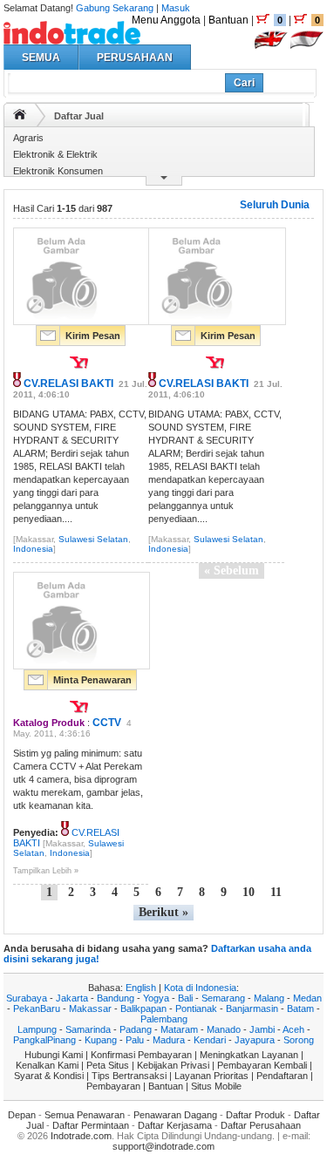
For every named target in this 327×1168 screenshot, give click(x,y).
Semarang (223, 998)
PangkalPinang (44, 1040)
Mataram (179, 1029)
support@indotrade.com (163, 1146)
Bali (185, 998)
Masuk (175, 8)
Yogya (156, 998)
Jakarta (72, 998)
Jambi (262, 1029)
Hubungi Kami (53, 1054)
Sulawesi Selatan (93, 539)
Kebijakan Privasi (173, 1065)
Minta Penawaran (92, 680)
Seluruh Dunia (275, 205)
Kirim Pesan (92, 335)
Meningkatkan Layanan (249, 1054)
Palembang (163, 1019)
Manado (224, 1029)
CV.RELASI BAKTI (68, 383)
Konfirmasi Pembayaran (141, 1054)
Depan (22, 1115)
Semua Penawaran (84, 1115)
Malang (269, 998)
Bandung (115, 998)
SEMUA (41, 57)
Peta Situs (107, 1065)
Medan (307, 998)
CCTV (106, 722)
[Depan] (19, 114)
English (141, 987)
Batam (300, 1008)
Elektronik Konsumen (58, 171)
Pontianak (196, 1008)
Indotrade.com (81, 1136)
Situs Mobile (216, 1086)
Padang (135, 1029)
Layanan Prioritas (211, 1075)
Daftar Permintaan (90, 1125)
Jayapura (255, 1040)
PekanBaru (36, 1008)
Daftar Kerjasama (175, 1125)
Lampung (37, 1029)
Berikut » (163, 912)
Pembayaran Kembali (262, 1065)
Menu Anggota (166, 20)
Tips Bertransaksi (129, 1075)
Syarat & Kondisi (49, 1075)
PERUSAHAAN (135, 57)
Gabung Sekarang (114, 8)
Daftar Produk (255, 1115)
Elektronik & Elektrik (55, 154)
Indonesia (33, 548)
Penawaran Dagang (175, 1115)
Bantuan (228, 20)
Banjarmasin (252, 1008)
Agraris (28, 137)
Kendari (210, 1040)
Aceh (293, 1029)
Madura (169, 1040)
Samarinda (88, 1029)
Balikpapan (143, 1008)
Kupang (101, 1040)
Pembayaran (113, 1086)
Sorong (298, 1040)
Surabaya (26, 998)
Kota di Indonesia (200, 987)
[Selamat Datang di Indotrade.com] (71, 38)
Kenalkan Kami (47, 1065)
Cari (244, 83)
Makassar (90, 1008)
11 (276, 892)
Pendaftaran (282, 1075)
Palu (135, 1040)
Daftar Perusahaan (261, 1125)
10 (248, 892)
